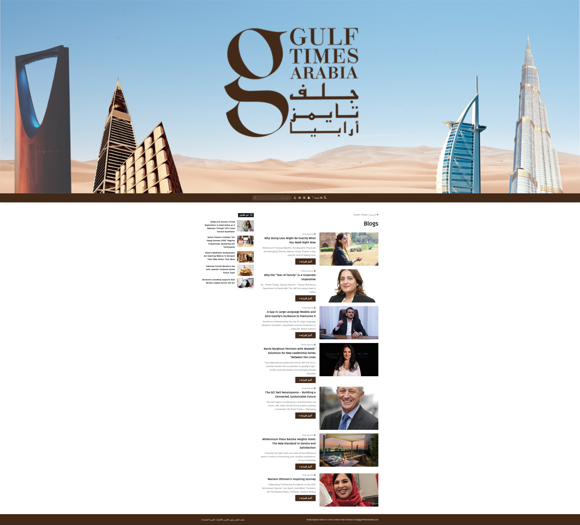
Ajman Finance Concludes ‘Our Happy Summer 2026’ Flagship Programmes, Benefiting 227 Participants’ (221, 242)
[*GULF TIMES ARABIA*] (290, 96)
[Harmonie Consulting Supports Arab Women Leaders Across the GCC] (245, 283)
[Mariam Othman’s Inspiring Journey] (348, 490)
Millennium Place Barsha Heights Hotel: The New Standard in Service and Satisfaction (289, 443)
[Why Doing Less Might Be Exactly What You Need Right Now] (348, 249)
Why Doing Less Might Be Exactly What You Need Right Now (290, 240)
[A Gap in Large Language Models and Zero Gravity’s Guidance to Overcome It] (348, 322)
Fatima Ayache (307, 271)
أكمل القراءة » (305, 261)
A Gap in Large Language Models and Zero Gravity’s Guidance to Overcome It (290, 314)
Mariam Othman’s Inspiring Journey (292, 479)
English (357, 214)
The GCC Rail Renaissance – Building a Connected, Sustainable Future (290, 394)
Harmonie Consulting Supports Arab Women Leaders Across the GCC (218, 281)
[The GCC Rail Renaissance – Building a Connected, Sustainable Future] (348, 408)
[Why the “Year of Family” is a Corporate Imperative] (348, 286)
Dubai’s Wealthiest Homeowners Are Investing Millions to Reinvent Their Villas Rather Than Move (219, 256)
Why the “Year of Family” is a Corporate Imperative (290, 277)
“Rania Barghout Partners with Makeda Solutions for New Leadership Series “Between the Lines (290, 353)
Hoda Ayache (307, 234)
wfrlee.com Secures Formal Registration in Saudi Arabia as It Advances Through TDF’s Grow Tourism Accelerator (220, 227)
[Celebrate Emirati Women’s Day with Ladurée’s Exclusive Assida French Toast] (245, 270)
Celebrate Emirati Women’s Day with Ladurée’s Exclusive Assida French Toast (220, 269)
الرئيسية (373, 214)
